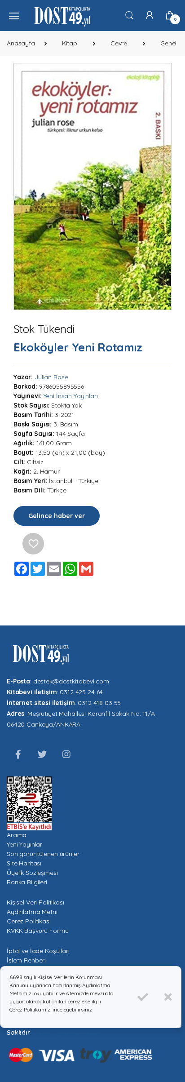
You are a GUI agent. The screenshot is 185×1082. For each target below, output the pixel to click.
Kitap (69, 43)
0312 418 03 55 (99, 703)
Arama (16, 835)
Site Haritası (24, 863)
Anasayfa (21, 43)
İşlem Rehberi (26, 960)
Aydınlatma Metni (32, 912)
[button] (129, 15)
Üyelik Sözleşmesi (32, 873)
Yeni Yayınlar (24, 844)
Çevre (118, 43)
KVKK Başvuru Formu (37, 931)
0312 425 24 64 (81, 692)
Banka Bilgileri (27, 882)
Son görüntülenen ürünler (43, 854)
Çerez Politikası (29, 921)
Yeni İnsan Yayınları (71, 396)
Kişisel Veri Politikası (35, 902)
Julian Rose (51, 377)
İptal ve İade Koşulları (38, 951)
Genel (168, 43)
